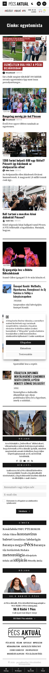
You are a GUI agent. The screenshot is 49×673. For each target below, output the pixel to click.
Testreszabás (25, 354)
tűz (4, 550)
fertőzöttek (13, 550)
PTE (27, 529)
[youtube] (24, 461)
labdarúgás (33, 539)
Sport (16, 360)
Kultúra (6, 265)
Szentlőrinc (19, 539)
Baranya (39, 545)
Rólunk (24, 439)
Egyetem (6, 111)
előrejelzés (31, 555)
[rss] (32, 461)
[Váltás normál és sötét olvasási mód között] (32, 3)
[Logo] (18, 4)
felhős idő (8, 560)
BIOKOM (35, 529)
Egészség (6, 209)
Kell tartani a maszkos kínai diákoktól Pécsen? (19, 215)
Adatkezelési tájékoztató (16, 336)
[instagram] (21, 461)
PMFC (21, 529)
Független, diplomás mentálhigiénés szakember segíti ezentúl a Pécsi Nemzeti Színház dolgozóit (29, 378)
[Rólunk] (24, 422)
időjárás (20, 560)
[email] (28, 461)
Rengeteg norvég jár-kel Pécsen (22, 116)
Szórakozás (8, 59)
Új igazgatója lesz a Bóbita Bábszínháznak (17, 271)
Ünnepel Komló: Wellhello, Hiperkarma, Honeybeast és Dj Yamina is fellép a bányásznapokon (29, 291)
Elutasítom (25, 348)
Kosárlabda (10, 529)
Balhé (18, 10)
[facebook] (17, 461)
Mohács (24, 550)
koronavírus (27, 534)
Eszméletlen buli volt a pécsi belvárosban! (23, 66)
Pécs (38, 38)
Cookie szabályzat (36, 336)
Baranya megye (13, 545)
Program (17, 301)
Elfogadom (25, 342)
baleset (8, 539)
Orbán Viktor (10, 534)
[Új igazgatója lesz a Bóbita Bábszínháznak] (24, 254)
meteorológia (14, 555)
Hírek (16, 388)
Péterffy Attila (35, 560)
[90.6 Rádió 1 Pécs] (24, 591)
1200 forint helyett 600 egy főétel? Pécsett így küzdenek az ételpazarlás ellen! (24, 163)
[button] (7, 317)
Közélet (9, 10)
